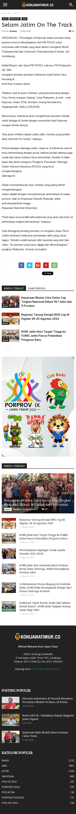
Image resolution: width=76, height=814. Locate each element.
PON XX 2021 (9, 781)
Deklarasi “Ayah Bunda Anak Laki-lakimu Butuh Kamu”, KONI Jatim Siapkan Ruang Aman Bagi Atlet (45, 606)
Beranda (6, 13)
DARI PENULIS (36, 288)
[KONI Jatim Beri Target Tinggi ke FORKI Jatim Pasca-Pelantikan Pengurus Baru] (10, 336)
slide (24, 19)
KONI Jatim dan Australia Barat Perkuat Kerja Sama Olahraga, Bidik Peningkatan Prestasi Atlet (44, 569)
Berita (17, 13)
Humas (13, 31)
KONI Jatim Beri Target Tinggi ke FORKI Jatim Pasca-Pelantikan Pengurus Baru (43, 335)
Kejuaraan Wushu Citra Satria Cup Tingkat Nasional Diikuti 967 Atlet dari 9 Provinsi (46, 302)
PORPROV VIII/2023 (13, 797)
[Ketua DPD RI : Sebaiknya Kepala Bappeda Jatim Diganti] (10, 720)
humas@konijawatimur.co (46, 669)
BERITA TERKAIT (14, 288)
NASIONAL (15, 19)
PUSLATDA (8, 792)
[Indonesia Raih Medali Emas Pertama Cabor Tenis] (10, 737)
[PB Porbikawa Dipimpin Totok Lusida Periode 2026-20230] (9, 553)
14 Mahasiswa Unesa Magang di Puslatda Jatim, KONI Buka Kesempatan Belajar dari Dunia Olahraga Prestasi (45, 588)
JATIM (5, 771)
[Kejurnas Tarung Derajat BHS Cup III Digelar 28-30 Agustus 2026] (10, 319)
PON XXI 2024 (10, 802)
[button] (71, 5)
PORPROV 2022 (11, 787)
